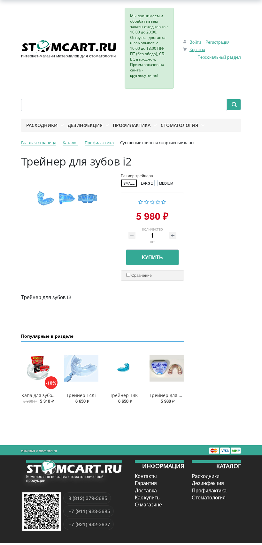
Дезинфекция (208, 483)
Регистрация (217, 42)
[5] (163, 201)
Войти (195, 42)
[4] (158, 201)
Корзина (197, 49)
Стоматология (209, 497)
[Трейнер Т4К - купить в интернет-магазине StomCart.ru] (124, 368)
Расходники (206, 476)
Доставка (146, 490)
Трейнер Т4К (124, 395)
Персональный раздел (219, 57)
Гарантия (146, 483)
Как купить (147, 497)
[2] (146, 201)
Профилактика (209, 490)
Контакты (146, 476)
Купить (152, 257)
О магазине (148, 504)
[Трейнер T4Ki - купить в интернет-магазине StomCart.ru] (81, 368)
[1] (140, 201)
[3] (152, 201)
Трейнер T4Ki (81, 395)
